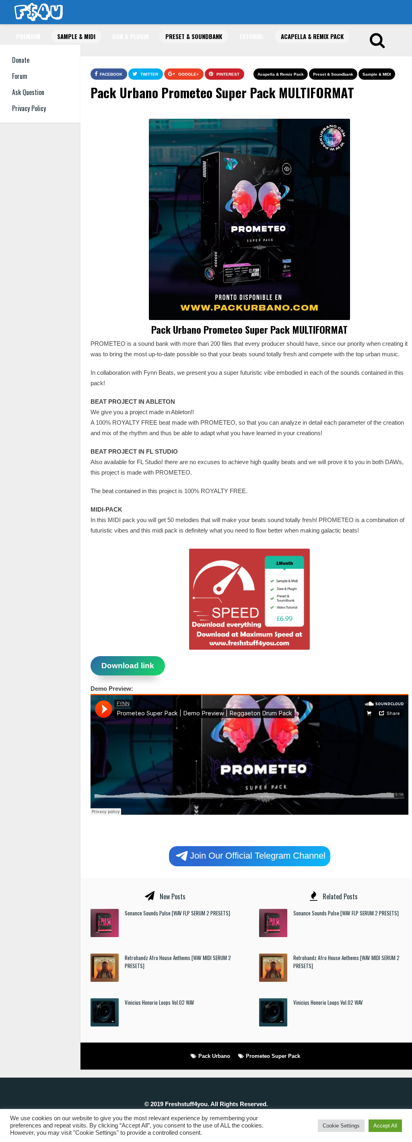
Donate (20, 60)
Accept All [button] (385, 1126)
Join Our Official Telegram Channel (257, 855)
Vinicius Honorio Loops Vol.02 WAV (159, 1002)
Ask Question (28, 92)
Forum (19, 76)
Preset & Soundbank (193, 36)
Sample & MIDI (76, 36)
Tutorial (251, 36)
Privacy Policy (29, 108)
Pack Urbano (214, 1056)
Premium (28, 36)
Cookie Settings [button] (341, 1126)
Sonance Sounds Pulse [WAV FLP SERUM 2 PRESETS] (177, 913)
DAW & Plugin (130, 36)
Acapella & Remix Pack (312, 36)
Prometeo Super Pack (273, 1056)
